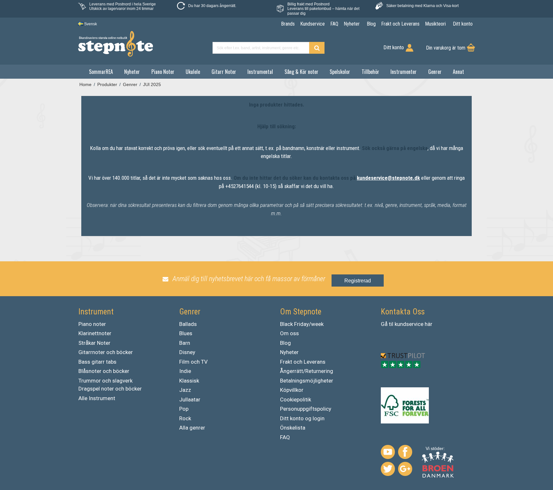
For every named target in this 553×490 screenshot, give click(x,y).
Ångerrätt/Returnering (306, 371)
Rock (185, 418)
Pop (183, 409)
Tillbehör (370, 71)
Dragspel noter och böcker (110, 388)
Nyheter (132, 71)
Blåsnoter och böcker (103, 371)
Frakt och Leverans (302, 362)
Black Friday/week (302, 324)
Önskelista (292, 427)
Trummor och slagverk (105, 380)
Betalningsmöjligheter (306, 380)
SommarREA (101, 71)
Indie (185, 371)
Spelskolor (340, 71)
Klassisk (189, 380)
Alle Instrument (96, 398)
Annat (458, 71)
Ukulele (193, 71)
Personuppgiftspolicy (305, 409)
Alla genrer (192, 427)
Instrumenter (403, 71)
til (391, 324)
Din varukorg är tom (445, 48)
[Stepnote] (115, 44)
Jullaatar (189, 399)
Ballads (188, 324)
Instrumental (260, 71)
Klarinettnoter (94, 333)
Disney (187, 352)
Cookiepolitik (295, 399)
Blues (185, 333)
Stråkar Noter (94, 343)
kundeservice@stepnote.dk (388, 178)
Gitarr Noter (224, 71)
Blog (285, 343)
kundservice (409, 324)
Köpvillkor (291, 390)
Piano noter (92, 324)
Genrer (435, 71)
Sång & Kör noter (301, 71)
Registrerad (357, 280)
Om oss (289, 333)
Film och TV (193, 362)
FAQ (285, 437)
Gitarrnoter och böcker (105, 352)
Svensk (90, 24)
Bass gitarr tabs (97, 362)
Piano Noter (162, 71)
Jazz (185, 390)
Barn (184, 343)
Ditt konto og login (302, 418)
